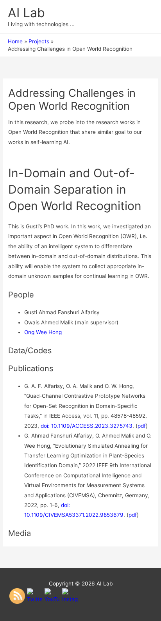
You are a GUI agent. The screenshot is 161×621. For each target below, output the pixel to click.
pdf (142, 426)
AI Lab (26, 12)
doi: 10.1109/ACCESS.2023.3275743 (86, 426)
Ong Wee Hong (43, 332)
